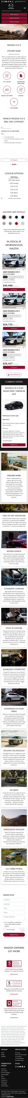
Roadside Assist (19, 1060)
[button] (25, 8)
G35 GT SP (14, 190)
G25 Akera (14, 193)
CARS (2, 1054)
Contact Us (4, 1080)
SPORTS (3, 1056)
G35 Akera (14, 196)
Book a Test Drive (14, 18)
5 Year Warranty (19, 1058)
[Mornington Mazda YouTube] (6, 1)
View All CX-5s (15, 375)
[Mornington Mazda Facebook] (2, 1)
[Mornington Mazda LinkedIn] (11, 1)
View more (5, 428)
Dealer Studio (10, 1096)
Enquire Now (14, 445)
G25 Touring (14, 183)
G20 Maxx (14, 177)
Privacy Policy (4, 1086)
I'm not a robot (10, 929)
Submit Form (14, 935)
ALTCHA (22, 930)
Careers (3, 1078)
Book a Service (14, 14)
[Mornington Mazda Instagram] (4, 1)
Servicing (17, 1052)
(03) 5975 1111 (21, 1)
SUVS (2, 1052)
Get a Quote (14, 160)
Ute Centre (4, 1070)
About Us (3, 1069)
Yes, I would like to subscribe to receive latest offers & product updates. (13, 924)
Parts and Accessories (21, 1054)
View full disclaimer (7, 440)
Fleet (2, 1076)
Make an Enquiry (14, 21)
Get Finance (14, 289)
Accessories (18, 1056)
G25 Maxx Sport (14, 180)
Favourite (19, 269)
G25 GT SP (14, 186)
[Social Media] (9, 1)
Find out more (14, 974)
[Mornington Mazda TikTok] (25, 1066)
